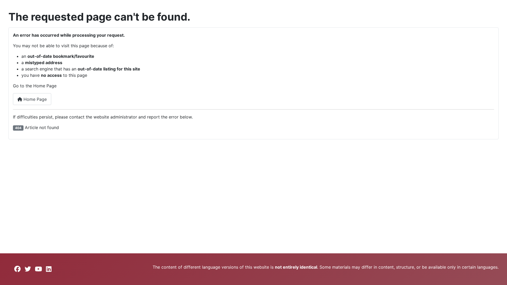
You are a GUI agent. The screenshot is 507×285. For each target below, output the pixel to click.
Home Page (34, 99)
